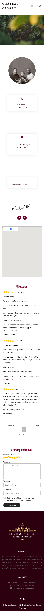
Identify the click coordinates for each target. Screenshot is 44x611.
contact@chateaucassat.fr (22, 184)
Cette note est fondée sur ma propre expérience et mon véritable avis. (20, 499)
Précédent (9, 425)
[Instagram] (40, 6)
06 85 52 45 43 (22, 105)
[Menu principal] (32, 6)
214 (20, 428)
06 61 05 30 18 (22, 107)
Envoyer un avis (12, 505)
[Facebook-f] (19, 218)
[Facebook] (37, 6)
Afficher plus (12, 330)
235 (22, 437)
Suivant (37, 425)
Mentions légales (28, 605)
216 (20, 433)
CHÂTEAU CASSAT (10, 6)
